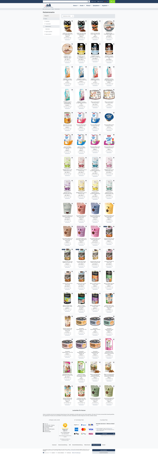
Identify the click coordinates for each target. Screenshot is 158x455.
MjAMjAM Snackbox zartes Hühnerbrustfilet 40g (67, 79)
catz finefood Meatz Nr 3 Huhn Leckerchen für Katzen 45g (81, 216)
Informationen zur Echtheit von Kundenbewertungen (65, 440)
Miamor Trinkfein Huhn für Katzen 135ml (95, 284)
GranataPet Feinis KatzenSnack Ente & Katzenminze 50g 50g (109, 352)
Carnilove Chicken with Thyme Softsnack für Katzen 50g (67, 329)
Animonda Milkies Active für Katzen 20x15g (95, 125)
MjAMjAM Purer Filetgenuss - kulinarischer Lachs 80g (109, 34)
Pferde (88, 5)
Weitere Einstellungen (76, 452)
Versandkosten (67, 39)
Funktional (69, 452)
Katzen (75, 5)
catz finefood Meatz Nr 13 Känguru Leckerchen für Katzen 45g (67, 216)
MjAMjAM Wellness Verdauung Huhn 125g (67, 193)
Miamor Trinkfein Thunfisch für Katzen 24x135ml (81, 306)
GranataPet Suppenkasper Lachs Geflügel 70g (81, 352)
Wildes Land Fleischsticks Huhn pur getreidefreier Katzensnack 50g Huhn (109, 375)
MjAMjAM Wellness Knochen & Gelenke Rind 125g (95, 193)
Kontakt (103, 444)
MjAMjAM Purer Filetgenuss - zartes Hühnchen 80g (67, 57)
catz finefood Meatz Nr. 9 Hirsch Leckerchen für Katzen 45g (67, 239)
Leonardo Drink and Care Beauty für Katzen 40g (109, 239)
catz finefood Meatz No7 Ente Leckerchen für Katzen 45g (109, 216)
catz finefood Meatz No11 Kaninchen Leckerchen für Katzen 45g (81, 239)
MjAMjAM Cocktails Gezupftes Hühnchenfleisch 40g (81, 57)
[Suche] (88, 1)
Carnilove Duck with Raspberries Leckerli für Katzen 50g (81, 399)
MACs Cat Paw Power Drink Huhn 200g (109, 102)
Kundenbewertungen (48, 426)
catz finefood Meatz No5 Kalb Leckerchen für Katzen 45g (109, 399)
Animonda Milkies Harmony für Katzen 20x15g (67, 147)
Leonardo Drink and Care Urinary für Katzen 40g (95, 262)
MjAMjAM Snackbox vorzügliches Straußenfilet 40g (81, 102)
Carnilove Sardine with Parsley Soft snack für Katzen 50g (67, 399)
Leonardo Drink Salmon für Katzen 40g (81, 284)
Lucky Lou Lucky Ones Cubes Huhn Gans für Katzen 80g (81, 34)
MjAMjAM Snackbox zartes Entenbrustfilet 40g (81, 79)
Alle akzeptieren (103, 450)
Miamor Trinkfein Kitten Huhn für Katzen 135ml (67, 306)
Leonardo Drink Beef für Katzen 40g (109, 262)
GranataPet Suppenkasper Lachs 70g (67, 352)
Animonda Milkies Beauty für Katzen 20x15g (81, 125)
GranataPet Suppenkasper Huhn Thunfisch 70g (109, 329)
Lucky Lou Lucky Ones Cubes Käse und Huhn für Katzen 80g (67, 34)
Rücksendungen (47, 431)
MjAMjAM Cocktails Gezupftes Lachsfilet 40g (95, 56)
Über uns (46, 423)
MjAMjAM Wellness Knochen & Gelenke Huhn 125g (95, 170)
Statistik (53, 452)
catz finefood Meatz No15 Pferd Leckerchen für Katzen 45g (95, 399)
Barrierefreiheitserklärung (77, 444)
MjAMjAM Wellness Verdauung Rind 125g (109, 193)
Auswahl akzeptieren (103, 452)
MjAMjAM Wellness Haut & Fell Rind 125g (81, 170)
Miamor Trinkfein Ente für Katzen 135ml (95, 306)
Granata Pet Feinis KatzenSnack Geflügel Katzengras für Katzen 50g (81, 376)
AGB (70, 444)
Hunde (81, 5)
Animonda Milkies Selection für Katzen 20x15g (81, 147)
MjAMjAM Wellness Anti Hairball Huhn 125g (67, 170)
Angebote (104, 5)
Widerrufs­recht (87, 444)
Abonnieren (105, 433)
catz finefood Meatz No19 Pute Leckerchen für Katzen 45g (95, 239)
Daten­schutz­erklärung (62, 444)
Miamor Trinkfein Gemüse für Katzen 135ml (109, 284)
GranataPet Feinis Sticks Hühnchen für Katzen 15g (67, 375)
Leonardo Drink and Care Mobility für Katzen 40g (67, 262)
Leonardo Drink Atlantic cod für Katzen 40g (81, 262)
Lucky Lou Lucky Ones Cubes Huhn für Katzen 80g (95, 34)
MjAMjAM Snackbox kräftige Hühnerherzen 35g (95, 79)
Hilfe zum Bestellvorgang (49, 429)
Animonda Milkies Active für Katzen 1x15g (109, 125)
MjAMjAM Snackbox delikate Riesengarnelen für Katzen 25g (109, 79)
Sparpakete (96, 5)
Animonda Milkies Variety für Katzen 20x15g (95, 147)
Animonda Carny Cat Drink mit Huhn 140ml (67, 125)
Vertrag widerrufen (96, 444)
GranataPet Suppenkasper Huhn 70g (81, 329)
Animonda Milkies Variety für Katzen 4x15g (109, 147)
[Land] (105, 1)
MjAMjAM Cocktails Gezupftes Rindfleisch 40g (109, 57)
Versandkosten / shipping (49, 425)
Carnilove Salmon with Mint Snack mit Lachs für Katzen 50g (109, 306)
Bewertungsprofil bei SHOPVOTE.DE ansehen (65, 436)
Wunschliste (46, 427)
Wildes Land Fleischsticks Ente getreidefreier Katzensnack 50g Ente (95, 375)
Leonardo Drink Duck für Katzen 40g (67, 284)
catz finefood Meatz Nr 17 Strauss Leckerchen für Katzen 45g (95, 216)
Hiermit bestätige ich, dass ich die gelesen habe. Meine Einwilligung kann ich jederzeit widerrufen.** (105, 429)
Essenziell (47, 452)
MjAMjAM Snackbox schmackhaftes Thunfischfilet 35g (67, 102)
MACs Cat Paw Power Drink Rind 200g (95, 102)
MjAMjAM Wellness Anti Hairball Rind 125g (109, 170)
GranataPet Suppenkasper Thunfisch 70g (95, 329)
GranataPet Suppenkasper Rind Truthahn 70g (95, 352)
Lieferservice (46, 430)
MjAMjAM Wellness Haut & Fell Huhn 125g (81, 193)
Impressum (54, 444)
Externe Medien (61, 452)
